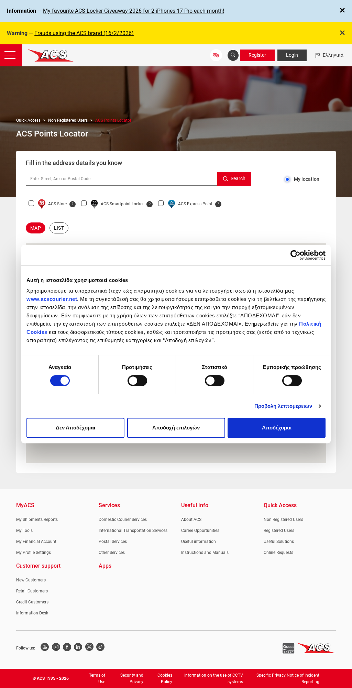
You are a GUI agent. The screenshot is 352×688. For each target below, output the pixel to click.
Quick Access (28, 120)
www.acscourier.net (51, 299)
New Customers (31, 580)
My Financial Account (36, 541)
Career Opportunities (200, 530)
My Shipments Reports (37, 519)
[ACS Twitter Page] (89, 648)
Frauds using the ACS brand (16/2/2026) (84, 33)
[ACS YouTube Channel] (44, 648)
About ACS (191, 519)
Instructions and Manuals (205, 552)
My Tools (24, 530)
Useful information (198, 541)
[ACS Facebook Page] (67, 648)
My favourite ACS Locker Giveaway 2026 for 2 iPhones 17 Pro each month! (133, 11)
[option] (35, 228)
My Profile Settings (33, 552)
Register (257, 55)
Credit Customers (32, 602)
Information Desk (32, 613)
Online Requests (278, 552)
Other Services (112, 552)
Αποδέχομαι (277, 427)
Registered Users (279, 530)
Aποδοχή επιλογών (176, 427)
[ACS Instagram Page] (55, 648)
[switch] (137, 380)
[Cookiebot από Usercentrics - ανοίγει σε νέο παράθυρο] (295, 255)
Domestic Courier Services (123, 519)
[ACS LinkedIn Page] (78, 648)
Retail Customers (32, 591)
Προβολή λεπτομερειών (283, 406)
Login (292, 55)
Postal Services (113, 541)
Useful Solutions (279, 541)
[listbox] (176, 228)
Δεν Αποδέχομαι (75, 427)
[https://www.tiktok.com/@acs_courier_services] (100, 648)
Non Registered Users (68, 120)
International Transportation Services (133, 530)
